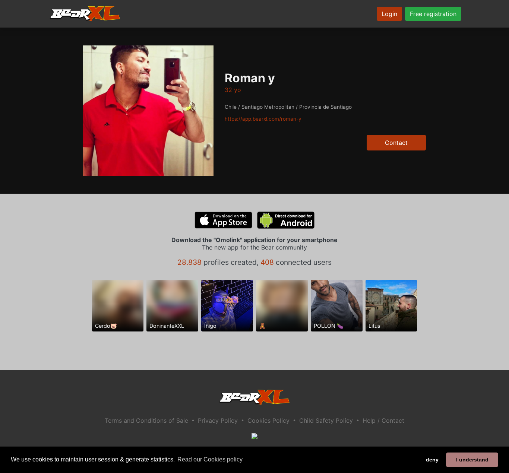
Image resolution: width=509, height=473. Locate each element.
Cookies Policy (268, 420)
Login (389, 14)
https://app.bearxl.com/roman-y (263, 119)
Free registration (433, 14)
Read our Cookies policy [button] (210, 459)
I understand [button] (472, 460)
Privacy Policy (218, 420)
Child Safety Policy (326, 420)
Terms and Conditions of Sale (146, 420)
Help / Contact (383, 420)
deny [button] (432, 460)
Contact (396, 142)
